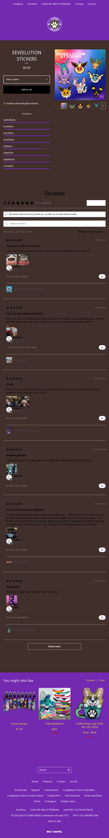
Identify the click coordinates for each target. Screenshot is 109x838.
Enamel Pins (54, 795)
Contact (79, 4)
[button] (53, 203)
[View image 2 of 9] (72, 106)
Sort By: (82, 232)
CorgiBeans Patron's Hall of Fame (25, 795)
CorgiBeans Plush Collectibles (79, 790)
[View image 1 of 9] (64, 106)
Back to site (54, 821)
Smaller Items (68, 801)
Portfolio (32, 4)
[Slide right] (103, 105)
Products (18, 4)
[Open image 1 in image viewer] (80, 74)
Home (35, 781)
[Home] (54, 24)
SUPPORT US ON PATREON (78, 809)
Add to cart (26, 89)
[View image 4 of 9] (88, 106)
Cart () (92, 4)
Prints (37, 801)
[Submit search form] (68, 770)
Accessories (20, 790)
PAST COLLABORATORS (85, 815)
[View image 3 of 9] (80, 106)
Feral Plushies (72, 795)
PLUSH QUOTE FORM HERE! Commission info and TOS (39, 815)
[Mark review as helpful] (102, 276)
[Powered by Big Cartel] (54, 832)
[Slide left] (57, 105)
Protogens (50, 801)
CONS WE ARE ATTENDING (56, 4)
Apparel (35, 790)
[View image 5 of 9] (96, 106)
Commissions (51, 790)
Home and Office (93, 795)
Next (102, 680)
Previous (91, 680)
